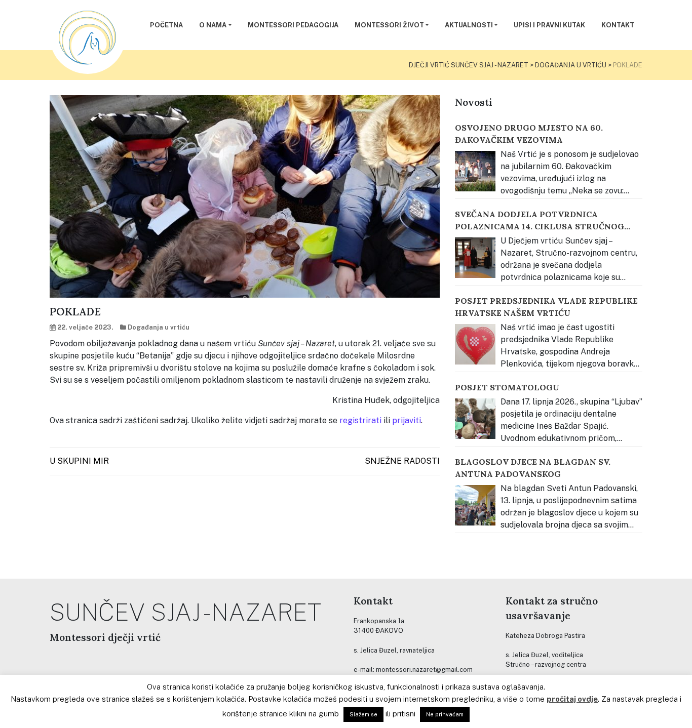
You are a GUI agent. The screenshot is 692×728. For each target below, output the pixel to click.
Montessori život (389, 25)
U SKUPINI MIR (79, 461)
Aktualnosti (469, 25)
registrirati (360, 420)
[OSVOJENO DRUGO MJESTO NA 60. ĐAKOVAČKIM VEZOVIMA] (475, 171)
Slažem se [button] (363, 714)
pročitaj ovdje (572, 699)
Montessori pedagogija (293, 25)
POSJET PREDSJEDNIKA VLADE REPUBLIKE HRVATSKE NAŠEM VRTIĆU (546, 307)
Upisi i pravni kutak (549, 25)
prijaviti (406, 420)
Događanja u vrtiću (158, 327)
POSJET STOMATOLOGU (507, 387)
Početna (166, 25)
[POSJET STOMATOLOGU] (475, 418)
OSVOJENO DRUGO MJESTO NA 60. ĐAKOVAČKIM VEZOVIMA (529, 134)
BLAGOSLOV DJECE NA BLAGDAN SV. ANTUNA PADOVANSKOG (532, 468)
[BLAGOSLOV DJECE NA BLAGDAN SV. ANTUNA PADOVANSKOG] (475, 505)
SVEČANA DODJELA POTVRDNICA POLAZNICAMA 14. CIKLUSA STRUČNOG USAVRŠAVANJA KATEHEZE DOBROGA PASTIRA (539, 220)
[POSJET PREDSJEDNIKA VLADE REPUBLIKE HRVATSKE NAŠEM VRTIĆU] (475, 344)
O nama (212, 25)
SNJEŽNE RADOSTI (402, 461)
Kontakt (617, 25)
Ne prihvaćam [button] (445, 714)
